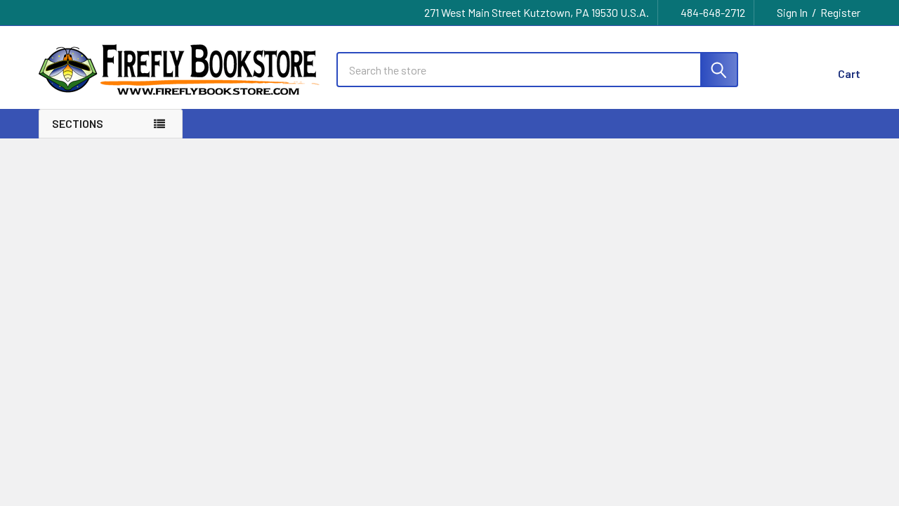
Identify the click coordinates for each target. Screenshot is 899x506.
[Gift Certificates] (779, 70)
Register (840, 12)
